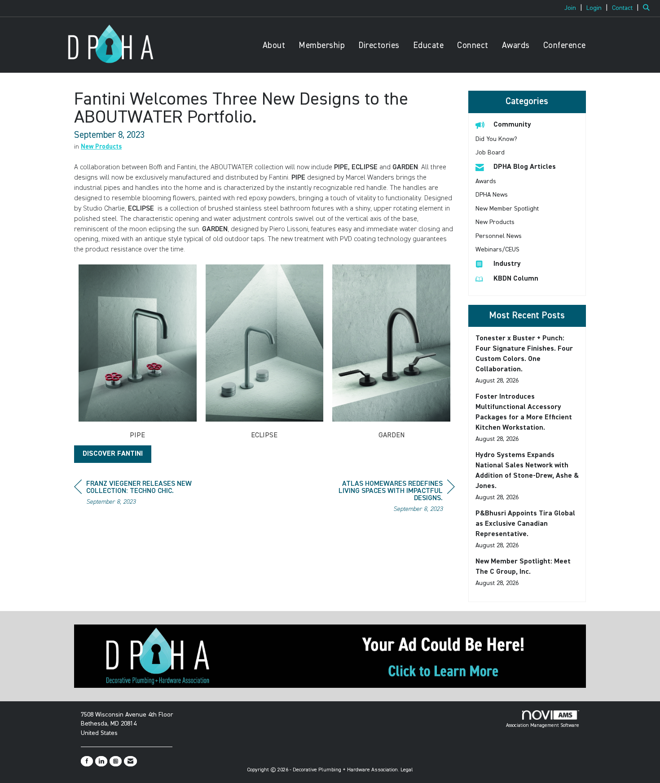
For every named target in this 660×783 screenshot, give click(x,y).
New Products (101, 147)
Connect (472, 45)
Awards (516, 45)
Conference (564, 45)
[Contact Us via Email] (130, 761)
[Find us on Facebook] (87, 761)
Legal (406, 770)
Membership (322, 45)
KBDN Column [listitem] (515, 278)
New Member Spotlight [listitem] (507, 209)
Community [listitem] (512, 124)
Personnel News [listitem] (498, 236)
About (274, 45)
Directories (379, 45)
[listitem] (574, 8)
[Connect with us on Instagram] (116, 761)
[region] (387, 497)
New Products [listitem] (495, 222)
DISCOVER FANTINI (113, 453)
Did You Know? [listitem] (496, 139)
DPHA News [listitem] (491, 195)
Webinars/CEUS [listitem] (497, 249)
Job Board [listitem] (490, 153)
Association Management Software (542, 725)
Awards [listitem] (485, 181)
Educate (428, 45)
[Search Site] (648, 8)
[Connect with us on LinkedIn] (101, 761)
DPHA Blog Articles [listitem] (524, 167)
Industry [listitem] (507, 264)
